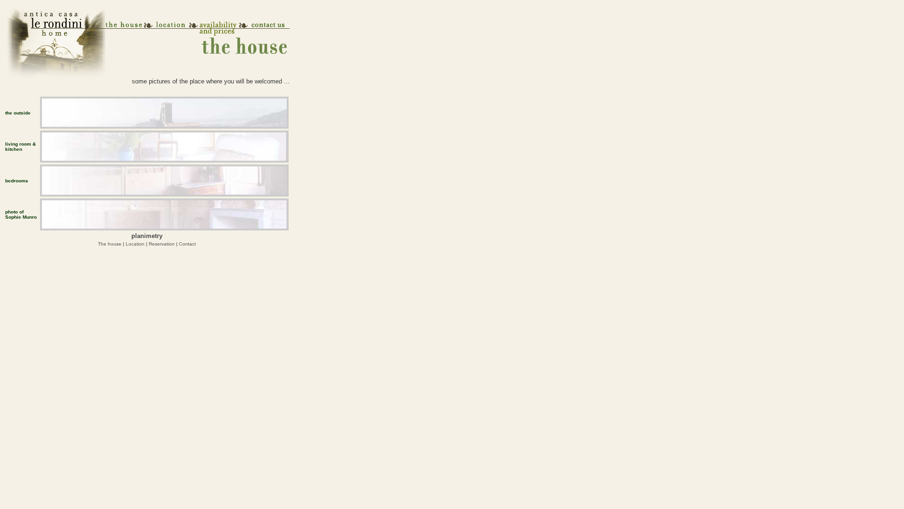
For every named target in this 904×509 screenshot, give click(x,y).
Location (135, 243)
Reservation (162, 243)
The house (109, 243)
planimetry (146, 235)
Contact (187, 243)
